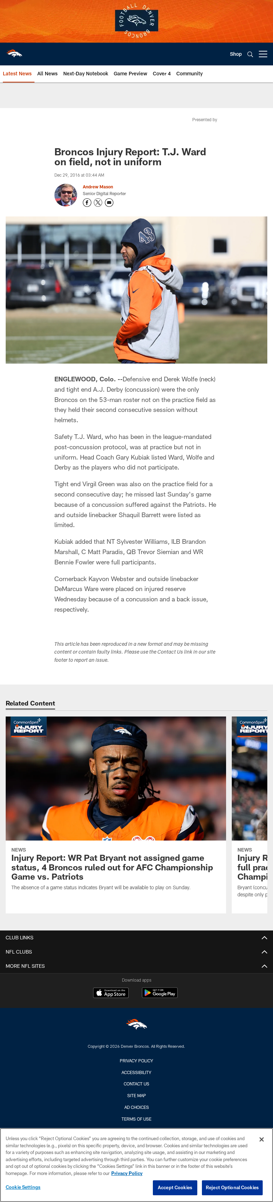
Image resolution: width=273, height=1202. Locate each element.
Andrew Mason (98, 186)
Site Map (136, 1095)
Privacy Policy (136, 1060)
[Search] (250, 54)
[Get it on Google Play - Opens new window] (160, 996)
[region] (136, 1165)
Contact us (136, 1083)
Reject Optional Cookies (232, 1187)
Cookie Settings (23, 1187)
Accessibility (136, 1072)
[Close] (261, 1139)
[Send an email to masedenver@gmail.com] (109, 202)
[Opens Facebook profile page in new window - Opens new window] (87, 202)
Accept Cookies (175, 1187)
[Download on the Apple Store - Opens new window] (111, 994)
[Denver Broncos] (136, 1026)
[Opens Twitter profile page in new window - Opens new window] (98, 202)
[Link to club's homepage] (14, 51)
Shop (236, 54)
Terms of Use (136, 1118)
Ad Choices (136, 1107)
